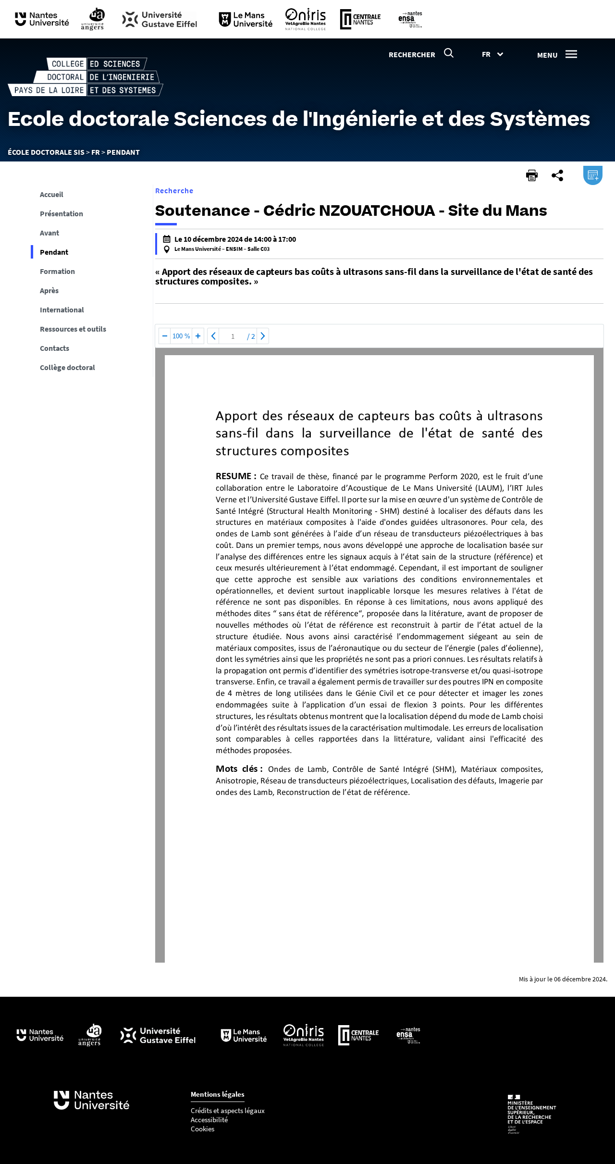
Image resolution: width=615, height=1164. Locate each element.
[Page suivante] (263, 336)
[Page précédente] (213, 336)
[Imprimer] (532, 175)
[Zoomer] (198, 336)
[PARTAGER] (557, 175)
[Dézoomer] (165, 336)
